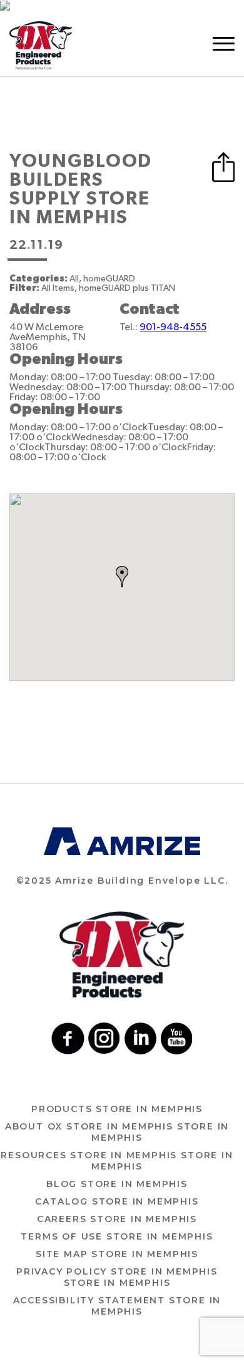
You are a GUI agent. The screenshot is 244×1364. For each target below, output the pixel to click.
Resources (117, 1160)
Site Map (117, 1254)
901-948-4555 (173, 327)
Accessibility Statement (117, 1306)
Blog (117, 1184)
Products (117, 1108)
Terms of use (117, 1236)
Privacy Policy (117, 1277)
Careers (117, 1219)
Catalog (116, 1201)
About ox (117, 1132)
